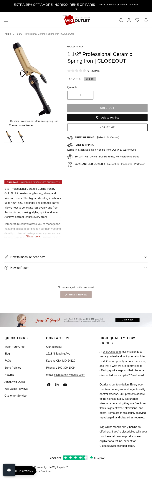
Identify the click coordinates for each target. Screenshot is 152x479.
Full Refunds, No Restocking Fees (107, 156)
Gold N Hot (76, 46)
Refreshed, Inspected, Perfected (110, 163)
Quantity (72, 87)
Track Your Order (14, 346)
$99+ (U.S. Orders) (97, 137)
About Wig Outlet (14, 381)
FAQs (7, 360)
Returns (9, 374)
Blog (7, 353)
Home (7, 33)
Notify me (107, 127)
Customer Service (15, 395)
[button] (6, 20)
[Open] (9, 470)
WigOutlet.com (112, 351)
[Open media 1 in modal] (55, 47)
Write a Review (78, 295)
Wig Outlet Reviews (16, 388)
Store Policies (12, 367)
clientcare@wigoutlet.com (69, 374)
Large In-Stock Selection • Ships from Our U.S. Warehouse (101, 147)
